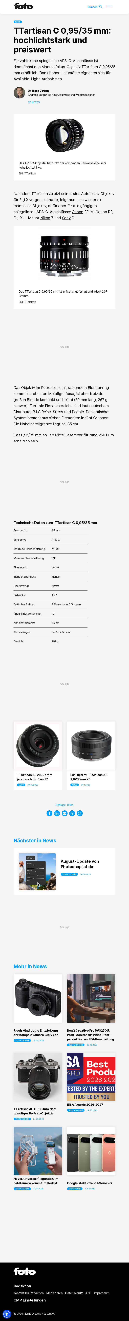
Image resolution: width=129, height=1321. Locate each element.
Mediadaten (54, 1293)
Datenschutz (74, 1293)
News (17, 22)
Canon (77, 212)
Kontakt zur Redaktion (29, 1293)
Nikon (45, 218)
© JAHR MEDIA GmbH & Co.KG (34, 1313)
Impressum (102, 1293)
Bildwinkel (20, 595)
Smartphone (75, 1189)
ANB (88, 1293)
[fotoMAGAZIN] (23, 8)
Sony (66, 218)
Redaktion (22, 1286)
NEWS (21, 785)
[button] (49, 813)
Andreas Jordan (38, 90)
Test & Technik (69, 874)
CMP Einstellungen (30, 1300)
